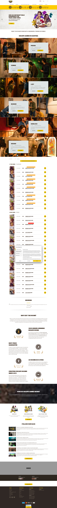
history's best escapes (27, 440)
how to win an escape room (26, 450)
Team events (41, 4)
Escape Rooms (34, 4)
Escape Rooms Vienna (31, 493)
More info (11, 22)
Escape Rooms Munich (41, 490)
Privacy (20, 491)
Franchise (20, 493)
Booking (17, 4)
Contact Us (20, 489)
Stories (46, 4)
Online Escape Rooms (21, 496)
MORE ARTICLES (28, 458)
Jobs (19, 494)
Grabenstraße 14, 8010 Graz (38, 47)
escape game (21, 450)
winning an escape (31, 450)
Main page (10, 489)
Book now (18, 22)
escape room (18, 450)
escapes (24, 440)
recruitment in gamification (31, 455)
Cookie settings (21, 497)
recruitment (35, 455)
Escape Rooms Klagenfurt (32, 491)
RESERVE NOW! (28, 484)
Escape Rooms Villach (31, 494)
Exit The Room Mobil (31, 498)
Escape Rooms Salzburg (32, 492)
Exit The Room (18, 429)
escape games (18, 440)
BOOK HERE (28, 419)
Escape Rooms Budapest (32, 496)
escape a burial (24, 445)
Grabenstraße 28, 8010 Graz (18, 67)
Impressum (20, 495)
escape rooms (21, 440)
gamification (26, 455)
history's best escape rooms (33, 440)
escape (17, 455)
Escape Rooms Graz (31, 490)
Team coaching (11, 494)
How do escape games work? (25, 4)
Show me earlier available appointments (28, 160)
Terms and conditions (21, 490)
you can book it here (42, 334)
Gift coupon (11, 4)
